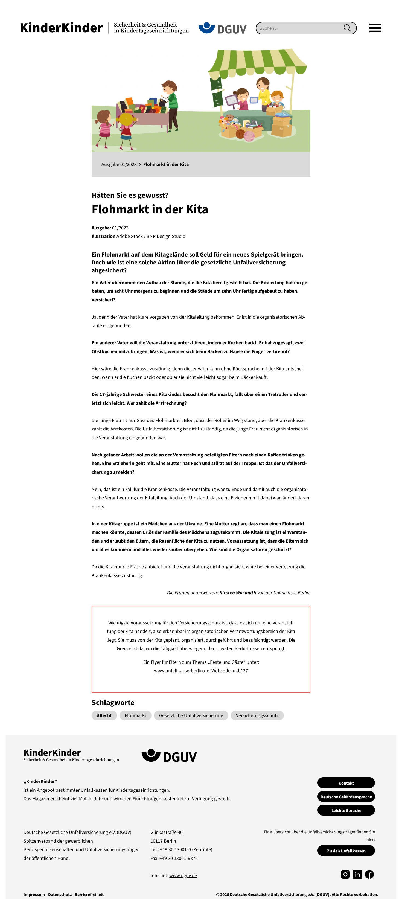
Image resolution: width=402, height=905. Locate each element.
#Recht (104, 715)
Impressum (34, 895)
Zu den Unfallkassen (346, 851)
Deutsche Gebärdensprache (346, 797)
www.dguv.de (183, 875)
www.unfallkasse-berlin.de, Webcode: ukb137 (201, 670)
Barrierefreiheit (89, 895)
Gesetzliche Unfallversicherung (191, 715)
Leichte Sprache (346, 811)
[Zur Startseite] (105, 27)
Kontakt (346, 783)
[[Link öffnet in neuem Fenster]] (345, 874)
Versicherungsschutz (257, 715)
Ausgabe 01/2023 (119, 164)
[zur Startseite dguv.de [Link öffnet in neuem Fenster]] (223, 27)
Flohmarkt (135, 715)
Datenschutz (60, 895)
